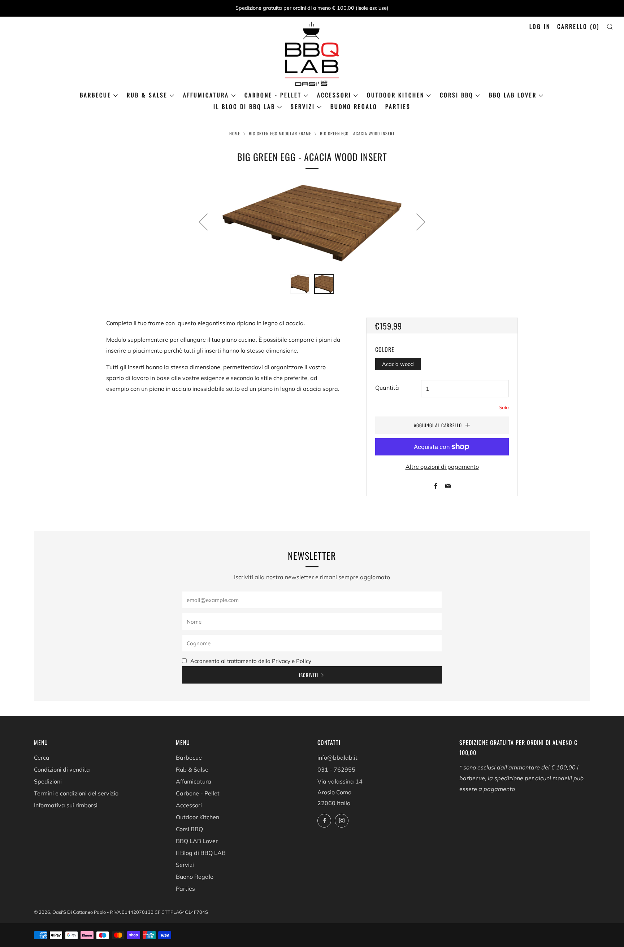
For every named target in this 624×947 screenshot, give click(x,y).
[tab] (300, 284)
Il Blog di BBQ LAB (244, 106)
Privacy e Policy (291, 661)
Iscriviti (308, 674)
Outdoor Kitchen (395, 95)
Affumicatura (206, 95)
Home (234, 133)
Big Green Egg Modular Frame (280, 133)
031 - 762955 (336, 769)
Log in (539, 26)
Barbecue (95, 95)
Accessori (334, 95)
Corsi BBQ (456, 95)
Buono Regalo (353, 106)
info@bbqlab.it (337, 757)
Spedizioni (48, 781)
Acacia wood (398, 364)
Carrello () (578, 26)
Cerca (41, 757)
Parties (398, 106)
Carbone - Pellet (273, 95)
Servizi (303, 106)
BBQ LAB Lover (513, 95)
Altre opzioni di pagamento (442, 466)
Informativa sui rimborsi (66, 805)
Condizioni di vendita (62, 769)
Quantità (387, 387)
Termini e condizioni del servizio (76, 793)
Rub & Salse (147, 95)
